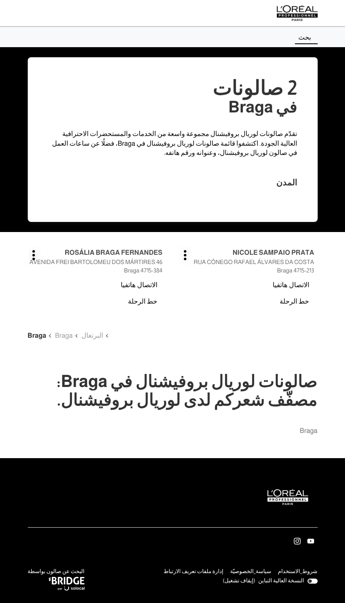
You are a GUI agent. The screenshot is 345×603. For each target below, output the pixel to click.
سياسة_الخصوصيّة (250, 572)
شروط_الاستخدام (297, 572)
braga (309, 431)
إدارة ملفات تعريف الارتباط (193, 572)
